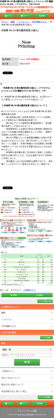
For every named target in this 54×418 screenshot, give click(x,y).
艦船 (3, 313)
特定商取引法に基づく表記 (13, 391)
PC (35, 411)
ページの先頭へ (46, 337)
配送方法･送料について (12, 384)
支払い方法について (10, 378)
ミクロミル (6, 319)
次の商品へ (40, 295)
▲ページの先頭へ (45, 397)
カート (25, 16)
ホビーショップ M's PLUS (25, 414)
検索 (43, 16)
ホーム (9, 16)
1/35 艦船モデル (8, 326)
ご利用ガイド (29, 290)
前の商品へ (14, 295)
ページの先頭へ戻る (45, 301)
